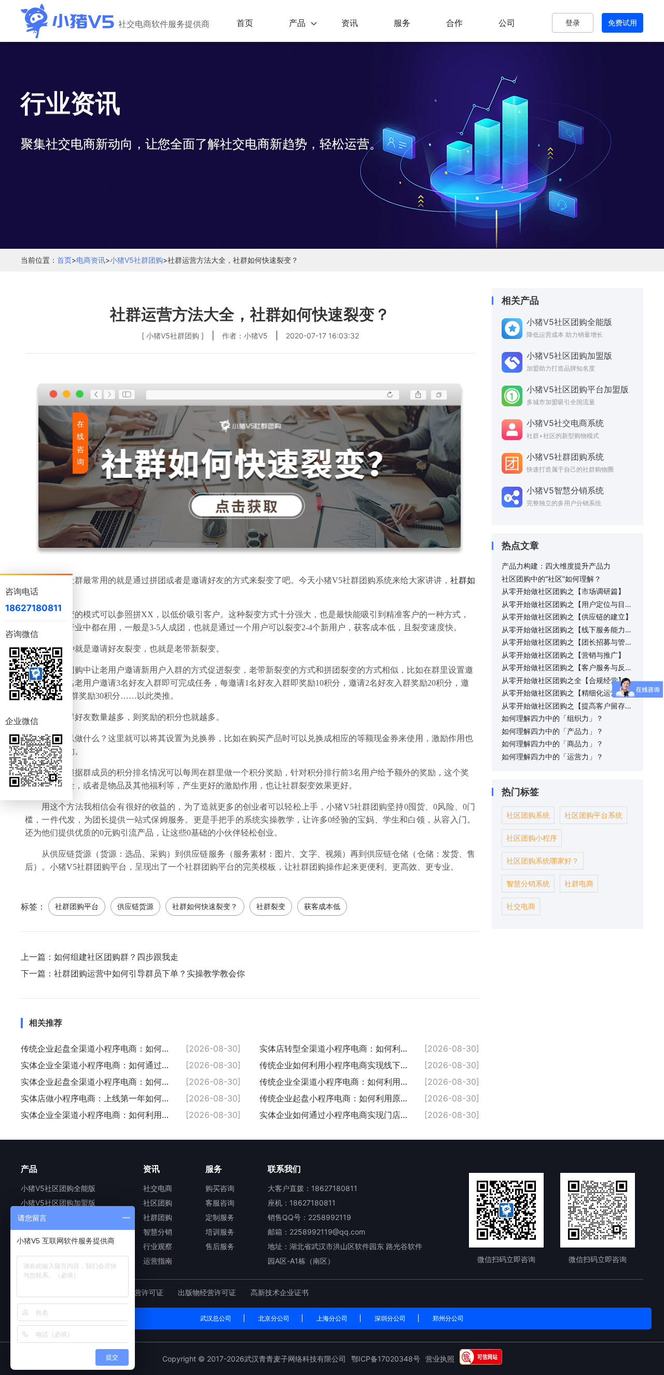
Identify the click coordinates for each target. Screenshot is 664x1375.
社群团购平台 (77, 906)
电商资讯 (90, 260)
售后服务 (219, 1246)
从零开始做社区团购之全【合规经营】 (563, 680)
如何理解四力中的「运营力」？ (552, 756)
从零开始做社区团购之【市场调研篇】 (563, 591)
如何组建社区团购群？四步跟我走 (116, 957)
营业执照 (439, 1358)
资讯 (349, 23)
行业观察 (157, 1246)
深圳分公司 (390, 1318)
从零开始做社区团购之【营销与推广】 (563, 654)
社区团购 (157, 1202)
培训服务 (219, 1231)
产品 (297, 23)
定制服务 (219, 1217)
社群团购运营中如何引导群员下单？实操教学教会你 (149, 973)
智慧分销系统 (528, 883)
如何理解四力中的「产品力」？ (552, 731)
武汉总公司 (215, 1318)
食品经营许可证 (139, 1292)
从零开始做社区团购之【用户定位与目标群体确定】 (568, 604)
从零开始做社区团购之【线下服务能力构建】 (568, 629)
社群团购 (157, 1217)
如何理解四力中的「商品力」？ (552, 743)
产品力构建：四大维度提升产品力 (556, 565)
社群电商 (578, 883)
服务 (402, 23)
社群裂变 (270, 906)
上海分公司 (332, 1318)
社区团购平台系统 (593, 815)
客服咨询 (219, 1202)
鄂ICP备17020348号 (385, 1358)
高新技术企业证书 (280, 1292)
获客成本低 (322, 906)
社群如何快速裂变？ (205, 906)
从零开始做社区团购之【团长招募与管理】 (568, 641)
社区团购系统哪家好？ (542, 860)
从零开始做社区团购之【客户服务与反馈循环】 (568, 667)
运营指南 (157, 1260)
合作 (454, 23)
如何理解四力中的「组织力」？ (552, 718)
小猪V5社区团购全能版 (58, 1188)
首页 (245, 23)
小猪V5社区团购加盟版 (58, 1202)
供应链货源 (135, 906)
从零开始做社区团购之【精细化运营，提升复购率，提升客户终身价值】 (568, 692)
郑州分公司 (448, 1318)
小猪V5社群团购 (136, 260)
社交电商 (520, 906)
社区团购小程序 (531, 837)
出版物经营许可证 (208, 1292)
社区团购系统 (528, 815)
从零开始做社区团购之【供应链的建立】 (567, 616)
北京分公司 (273, 1318)
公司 (507, 23)
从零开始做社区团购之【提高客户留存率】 (568, 705)
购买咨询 (219, 1188)
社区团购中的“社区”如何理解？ (551, 578)
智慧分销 (157, 1231)
